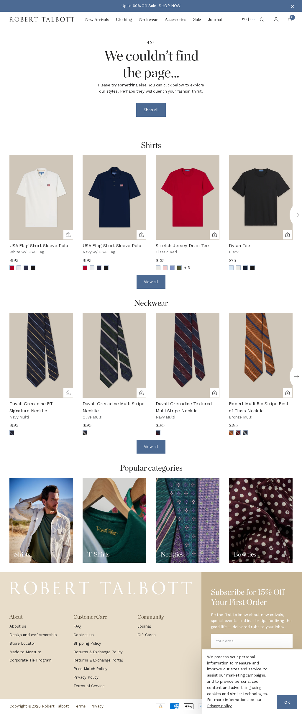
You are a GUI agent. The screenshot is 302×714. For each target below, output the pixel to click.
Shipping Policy (87, 643)
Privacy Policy (86, 677)
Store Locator (22, 643)
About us (17, 626)
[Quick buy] (68, 234)
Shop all (151, 110)
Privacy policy (219, 706)
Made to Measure (25, 652)
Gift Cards (146, 635)
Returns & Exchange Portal (98, 660)
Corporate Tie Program (30, 660)
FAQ (77, 626)
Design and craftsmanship (33, 635)
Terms (80, 706)
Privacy (96, 706)
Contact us (83, 635)
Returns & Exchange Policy (98, 652)
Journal (144, 626)
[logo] (100, 588)
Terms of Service (89, 686)
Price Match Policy (90, 669)
